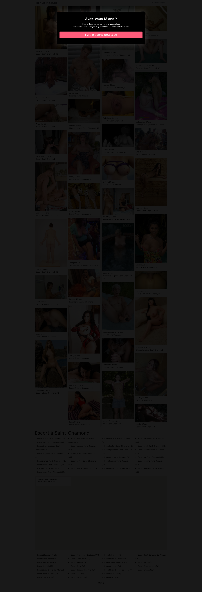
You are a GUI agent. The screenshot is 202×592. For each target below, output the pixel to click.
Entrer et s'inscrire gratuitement (101, 35)
